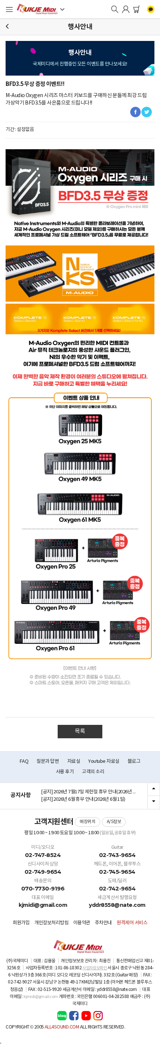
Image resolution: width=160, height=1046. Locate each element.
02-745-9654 (117, 871)
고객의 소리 (93, 772)
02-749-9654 (43, 871)
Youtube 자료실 (103, 761)
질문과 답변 (47, 761)
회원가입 (21, 923)
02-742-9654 (117, 888)
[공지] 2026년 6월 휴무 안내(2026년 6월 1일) (83, 799)
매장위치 (87, 821)
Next (153, 802)
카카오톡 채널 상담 (150, 9)
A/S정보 (114, 821)
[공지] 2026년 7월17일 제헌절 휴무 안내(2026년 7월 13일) (91, 792)
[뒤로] (7, 27)
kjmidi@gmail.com (43, 905)
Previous (153, 789)
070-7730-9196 (43, 888)
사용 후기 (65, 772)
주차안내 (103, 923)
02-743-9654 (117, 854)
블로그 (134, 761)
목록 (80, 731)
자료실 (73, 761)
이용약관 (81, 923)
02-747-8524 (43, 854)
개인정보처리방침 (51, 923)
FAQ (24, 761)
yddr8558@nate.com (117, 905)
